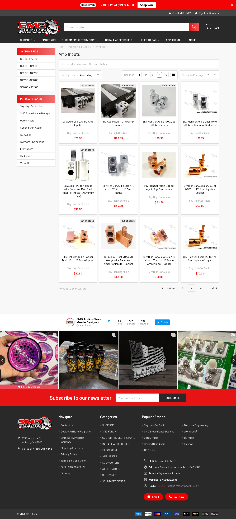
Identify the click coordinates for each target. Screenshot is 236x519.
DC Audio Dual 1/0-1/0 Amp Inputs (118, 123)
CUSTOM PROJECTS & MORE (78, 40)
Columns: (129, 74)
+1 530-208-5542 (166, 460)
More (192, 40)
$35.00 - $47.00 (29, 73)
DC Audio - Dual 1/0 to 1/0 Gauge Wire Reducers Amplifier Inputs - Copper (118, 260)
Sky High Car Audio (31, 106)
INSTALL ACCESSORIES (118, 40)
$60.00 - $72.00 (29, 87)
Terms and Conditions (73, 460)
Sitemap (65, 473)
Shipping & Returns (72, 448)
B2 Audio (25, 155)
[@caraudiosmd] (70, 322)
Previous (169, 288)
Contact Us (67, 425)
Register (214, 13)
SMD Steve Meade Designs (35, 113)
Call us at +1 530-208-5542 (37, 448)
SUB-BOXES (109, 475)
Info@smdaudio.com (168, 473)
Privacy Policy (69, 454)
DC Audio (25, 134)
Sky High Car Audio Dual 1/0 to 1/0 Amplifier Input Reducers (200, 123)
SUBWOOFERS (110, 462)
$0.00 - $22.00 (28, 58)
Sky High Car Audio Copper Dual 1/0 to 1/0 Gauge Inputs (78, 258)
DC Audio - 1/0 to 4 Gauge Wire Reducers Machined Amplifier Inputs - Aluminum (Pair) (78, 191)
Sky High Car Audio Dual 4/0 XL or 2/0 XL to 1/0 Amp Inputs (118, 189)
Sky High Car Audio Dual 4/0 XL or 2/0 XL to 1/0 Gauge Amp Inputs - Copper (159, 260)
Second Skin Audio (31, 127)
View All (24, 163)
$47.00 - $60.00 (29, 80)
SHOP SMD (26, 40)
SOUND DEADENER (113, 481)
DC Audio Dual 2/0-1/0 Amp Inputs (77, 123)
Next (212, 288)
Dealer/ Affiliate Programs (76, 431)
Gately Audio (27, 120)
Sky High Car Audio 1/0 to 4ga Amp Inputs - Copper (199, 258)
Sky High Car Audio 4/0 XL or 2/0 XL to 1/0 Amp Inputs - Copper (199, 189)
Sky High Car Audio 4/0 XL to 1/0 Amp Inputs (159, 123)
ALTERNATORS (111, 468)
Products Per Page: (193, 74)
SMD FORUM (49, 40)
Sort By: (65, 74)
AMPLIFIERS (173, 40)
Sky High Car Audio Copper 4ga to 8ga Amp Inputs (159, 187)
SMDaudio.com (168, 479)
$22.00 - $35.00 (29, 65)
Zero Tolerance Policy (73, 466)
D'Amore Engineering (32, 141)
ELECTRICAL (148, 40)
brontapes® (26, 148)
